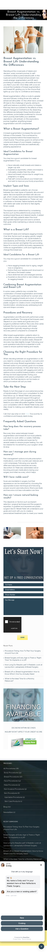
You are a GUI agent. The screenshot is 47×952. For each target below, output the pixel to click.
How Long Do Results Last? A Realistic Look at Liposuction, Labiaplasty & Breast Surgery (22, 844)
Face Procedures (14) (12, 781)
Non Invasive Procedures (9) (15, 789)
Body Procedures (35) (12, 773)
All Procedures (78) (11, 769)
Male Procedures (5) (12, 785)
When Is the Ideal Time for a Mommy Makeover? (22, 859)
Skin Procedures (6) (12, 793)
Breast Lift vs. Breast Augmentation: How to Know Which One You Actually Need (23, 852)
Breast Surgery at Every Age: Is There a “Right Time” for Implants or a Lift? (21, 836)
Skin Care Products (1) (13, 801)
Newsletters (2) (9, 812)
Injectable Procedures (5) (15, 797)
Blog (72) (7, 807)
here (27, 414)
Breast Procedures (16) (13, 777)
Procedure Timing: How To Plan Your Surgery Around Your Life (21, 828)
